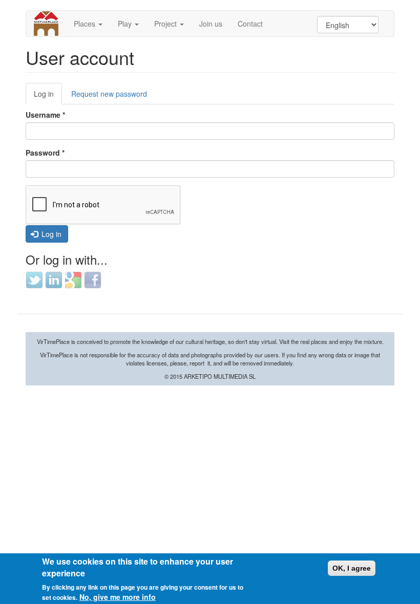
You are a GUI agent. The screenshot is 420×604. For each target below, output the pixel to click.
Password (45, 152)
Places (85, 23)
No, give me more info (117, 597)
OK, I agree (351, 568)
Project (166, 23)
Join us (210, 23)
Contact (250, 23)
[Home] (50, 23)
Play (126, 23)
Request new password (109, 94)
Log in (48, 96)
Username (45, 115)
